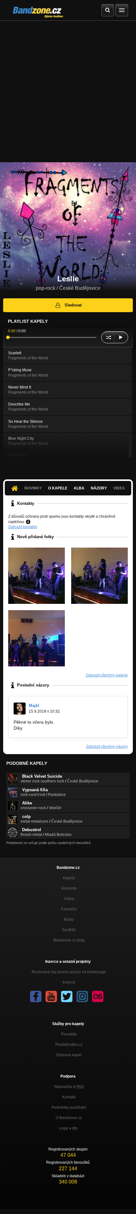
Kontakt (68, 1097)
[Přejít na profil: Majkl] (20, 709)
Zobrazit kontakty (22, 527)
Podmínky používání (69, 1107)
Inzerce (69, 982)
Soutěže (69, 930)
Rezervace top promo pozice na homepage (69, 972)
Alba (79, 488)
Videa (69, 899)
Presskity (69, 1034)
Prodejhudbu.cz (69, 1044)
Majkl (34, 705)
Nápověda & (69, 1086)
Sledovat (73, 305)
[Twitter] (66, 996)
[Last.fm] (97, 996)
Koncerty (69, 888)
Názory (99, 488)
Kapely (69, 878)
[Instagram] (82, 996)
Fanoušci (69, 909)
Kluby (69, 919)
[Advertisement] (68, 91)
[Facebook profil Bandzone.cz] (35, 996)
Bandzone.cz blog (68, 940)
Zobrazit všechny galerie (107, 675)
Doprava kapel (69, 1055)
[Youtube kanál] (51, 996)
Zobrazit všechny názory (107, 746)
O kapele (57, 488)
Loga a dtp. (68, 1128)
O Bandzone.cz (69, 1118)
